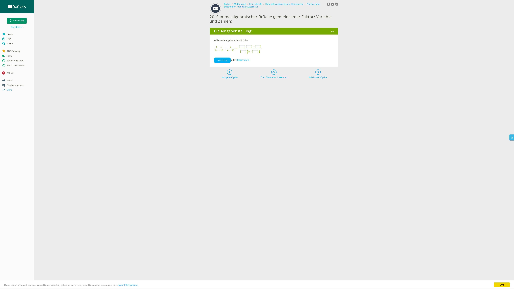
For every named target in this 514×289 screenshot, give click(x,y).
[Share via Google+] (336, 4)
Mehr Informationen (128, 284)
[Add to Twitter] (332, 4)
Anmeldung (222, 60)
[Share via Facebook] (328, 4)
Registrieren (17, 27)
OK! (502, 284)
